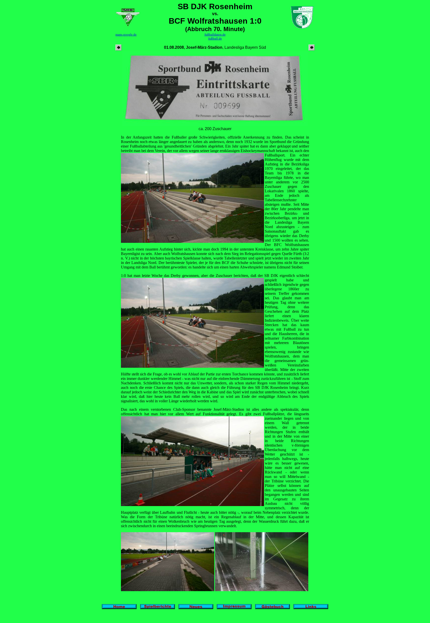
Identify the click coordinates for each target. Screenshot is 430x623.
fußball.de (215, 38)
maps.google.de (126, 34)
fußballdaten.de (215, 34)
